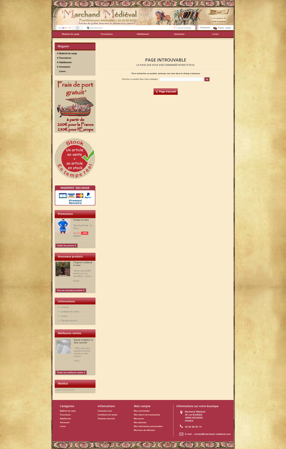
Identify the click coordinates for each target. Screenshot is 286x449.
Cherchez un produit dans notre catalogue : (140, 79)
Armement (64, 67)
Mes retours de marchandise (147, 415)
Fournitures (65, 58)
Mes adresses (140, 422)
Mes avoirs (139, 419)
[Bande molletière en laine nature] (63, 346)
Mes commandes (142, 411)
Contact (64, 316)
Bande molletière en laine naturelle (83, 341)
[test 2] (75, 159)
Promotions (65, 214)
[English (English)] (59, 28)
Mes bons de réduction (144, 430)
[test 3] (75, 195)
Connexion (205, 27)
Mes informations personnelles (148, 426)
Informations (66, 301)
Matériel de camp (68, 53)
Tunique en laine (81, 220)
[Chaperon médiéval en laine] (62, 268)
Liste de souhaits (184, 28)
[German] (70, 28)
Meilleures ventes (69, 333)
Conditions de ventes (69, 312)
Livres (62, 71)
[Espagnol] (66, 28)
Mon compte (142, 406)
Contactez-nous (105, 411)
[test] (75, 106)
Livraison (64, 307)
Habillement (65, 62)
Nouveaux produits (70, 256)
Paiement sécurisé (68, 320)
